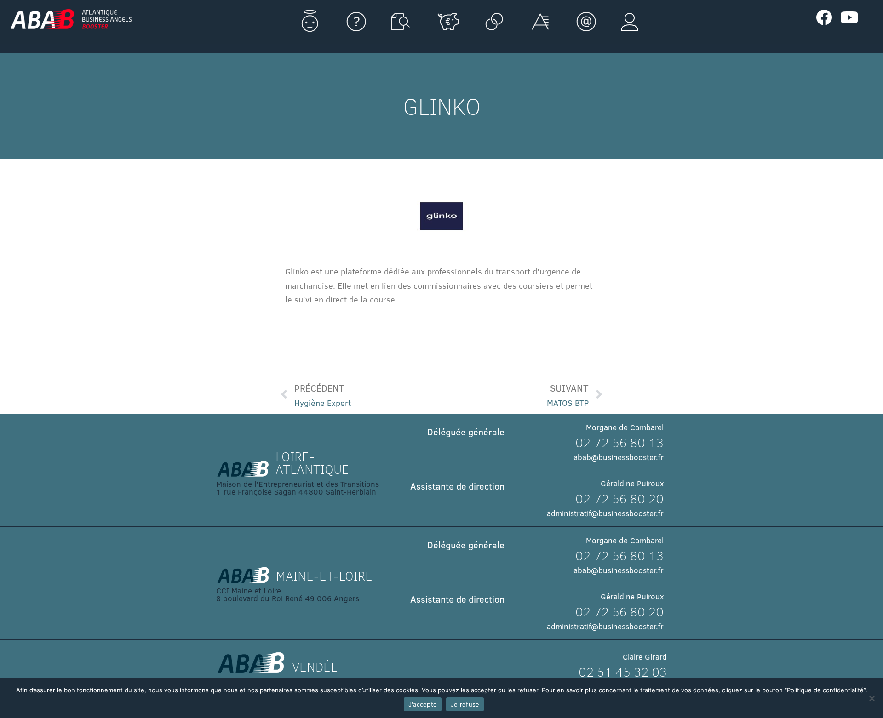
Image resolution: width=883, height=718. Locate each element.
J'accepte (422, 704)
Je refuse (465, 704)
